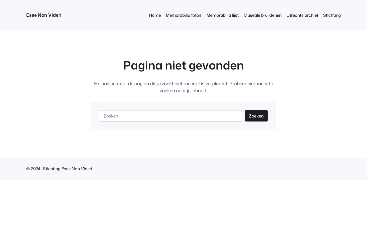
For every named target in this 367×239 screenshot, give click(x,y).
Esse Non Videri (43, 15)
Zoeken (256, 116)
